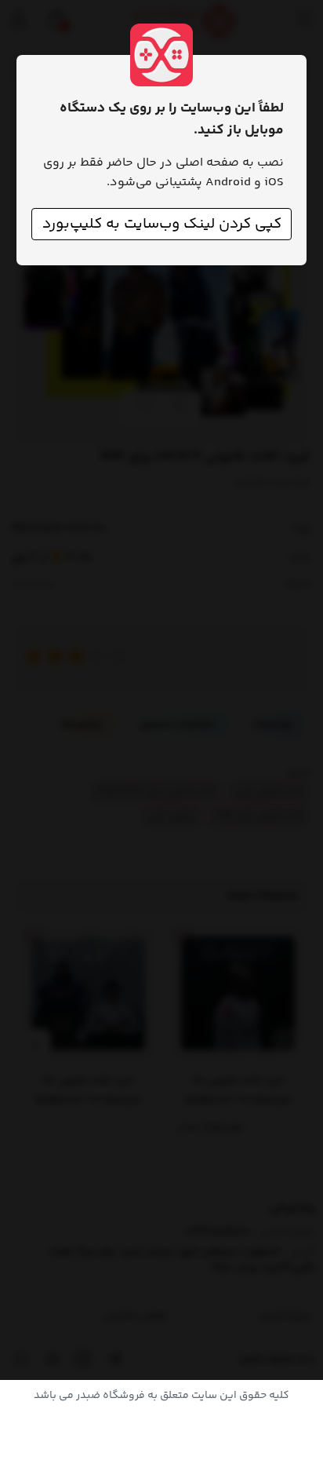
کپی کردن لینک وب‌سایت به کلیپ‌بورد (161, 224)
